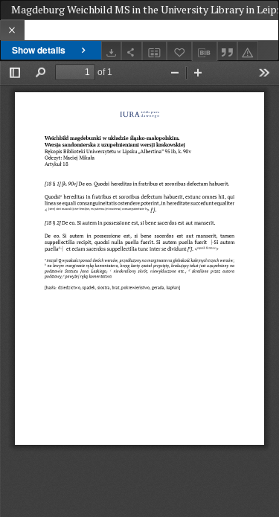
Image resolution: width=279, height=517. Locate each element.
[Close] (12, 30)
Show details (38, 50)
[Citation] (227, 51)
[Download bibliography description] (204, 51)
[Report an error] (247, 51)
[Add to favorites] (179, 51)
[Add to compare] (154, 51)
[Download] (111, 51)
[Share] (131, 51)
